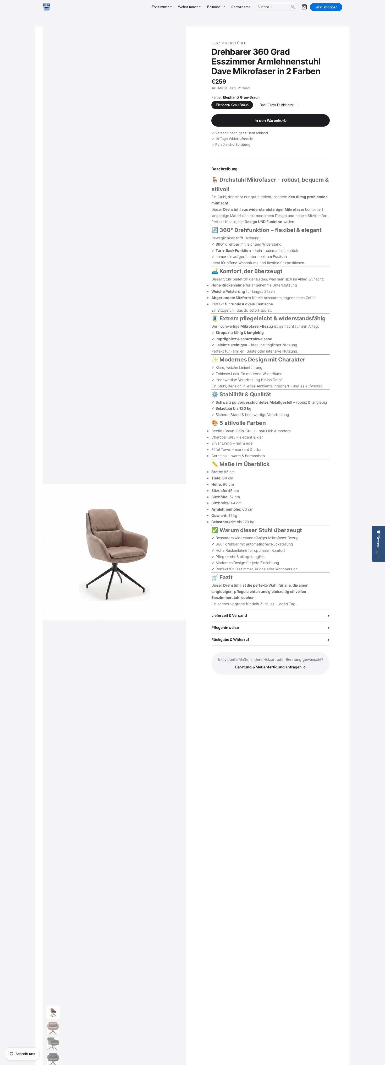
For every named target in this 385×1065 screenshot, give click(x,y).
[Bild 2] (53, 1028)
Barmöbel (214, 7)
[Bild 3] (53, 1044)
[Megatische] (47, 7)
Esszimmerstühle (228, 43)
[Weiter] (177, 552)
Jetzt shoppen (326, 7)
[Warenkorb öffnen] (304, 6)
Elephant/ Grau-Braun (232, 105)
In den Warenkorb (270, 120)
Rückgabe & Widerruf (230, 639)
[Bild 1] (53, 1012)
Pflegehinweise (225, 627)
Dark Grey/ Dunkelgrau (277, 105)
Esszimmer (160, 7)
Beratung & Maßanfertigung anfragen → (270, 667)
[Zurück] (51, 552)
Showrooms (240, 7)
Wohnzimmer (188, 7)
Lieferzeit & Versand (229, 615)
